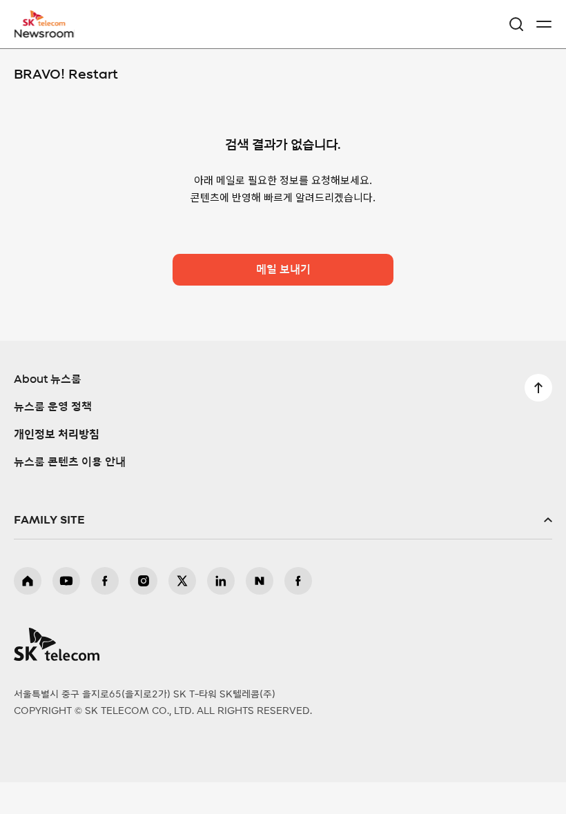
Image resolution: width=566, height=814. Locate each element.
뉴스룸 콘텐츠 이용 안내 (70, 462)
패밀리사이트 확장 (283, 520)
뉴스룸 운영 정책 (53, 407)
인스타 (143, 581)
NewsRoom (45, 32)
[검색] (516, 24)
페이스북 (105, 581)
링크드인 (221, 581)
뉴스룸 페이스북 (298, 581)
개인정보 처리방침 (56, 434)
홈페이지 (27, 581)
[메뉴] (544, 24)
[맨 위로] (538, 387)
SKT (48, 24)
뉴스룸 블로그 (259, 581)
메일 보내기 (283, 269)
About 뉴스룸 (47, 379)
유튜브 (66, 581)
